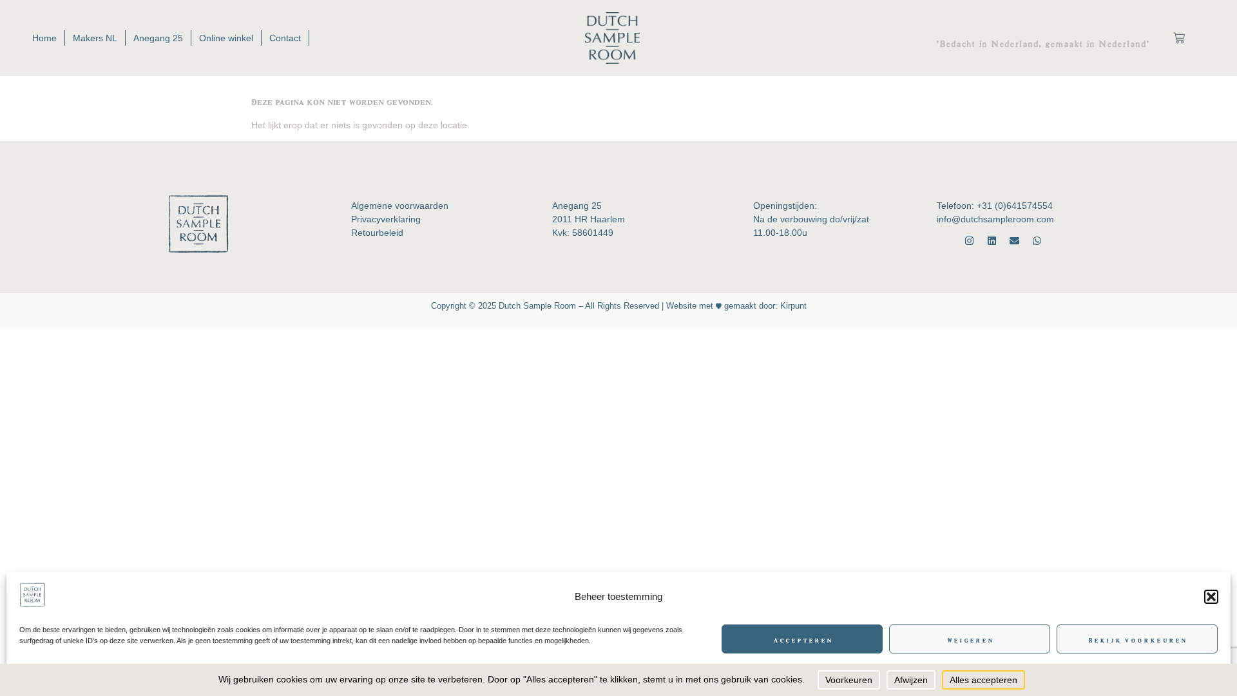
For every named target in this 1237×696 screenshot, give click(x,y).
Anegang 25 (158, 38)
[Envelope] (1014, 241)
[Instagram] (969, 241)
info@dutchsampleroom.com (995, 219)
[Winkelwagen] (1179, 38)
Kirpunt (792, 306)
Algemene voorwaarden (399, 205)
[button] (1211, 596)
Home (44, 38)
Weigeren (969, 639)
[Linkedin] (992, 241)
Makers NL (95, 38)
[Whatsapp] (1037, 241)
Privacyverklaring (386, 219)
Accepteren (802, 639)
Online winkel (226, 38)
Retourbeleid (377, 232)
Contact (285, 38)
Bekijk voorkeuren (1137, 639)
